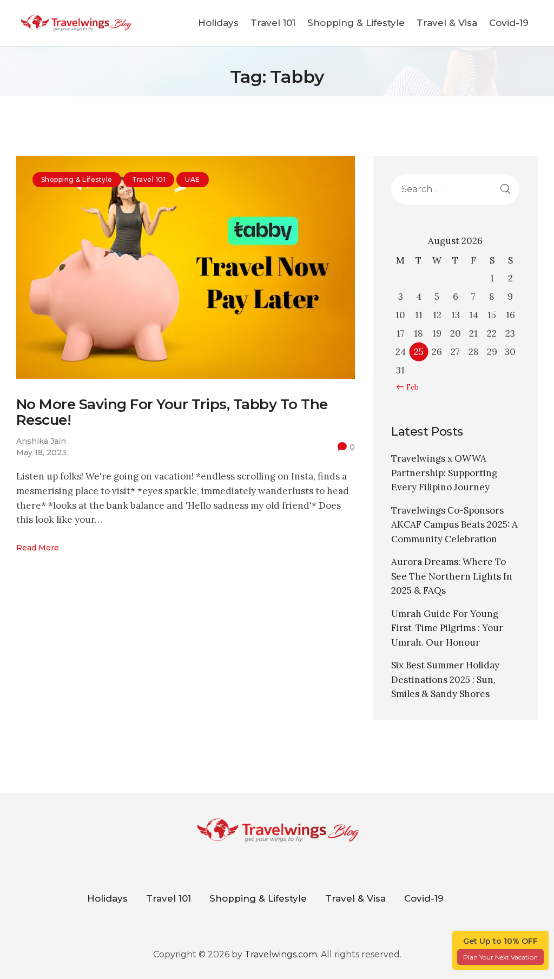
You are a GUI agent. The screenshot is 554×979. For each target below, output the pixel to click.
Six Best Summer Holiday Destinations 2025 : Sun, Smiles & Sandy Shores (445, 679)
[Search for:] (455, 189)
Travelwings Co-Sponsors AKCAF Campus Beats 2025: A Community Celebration (454, 524)
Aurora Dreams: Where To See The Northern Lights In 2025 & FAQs (451, 576)
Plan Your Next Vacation (500, 957)
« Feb (410, 387)
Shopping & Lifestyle (77, 179)
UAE (192, 179)
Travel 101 (149, 179)
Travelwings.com (281, 954)
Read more (37, 548)
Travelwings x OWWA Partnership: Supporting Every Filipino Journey (444, 472)
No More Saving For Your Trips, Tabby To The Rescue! (172, 412)
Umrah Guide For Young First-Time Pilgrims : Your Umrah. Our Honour (447, 628)
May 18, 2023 (41, 452)
